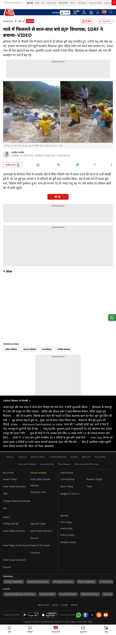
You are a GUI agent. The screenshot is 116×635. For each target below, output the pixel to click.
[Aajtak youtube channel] (105, 615)
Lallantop (108, 3)
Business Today (95, 3)
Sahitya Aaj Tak (10, 523)
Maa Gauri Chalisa (90, 594)
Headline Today (68, 542)
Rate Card (86, 457)
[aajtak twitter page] (92, 615)
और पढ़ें (57, 196)
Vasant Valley (10, 479)
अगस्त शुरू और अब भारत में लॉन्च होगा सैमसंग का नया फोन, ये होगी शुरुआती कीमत (47, 407)
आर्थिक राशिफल (64, 349)
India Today (51, 3)
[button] (106, 629)
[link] (114, 3)
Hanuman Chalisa (68, 594)
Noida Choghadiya (86, 581)
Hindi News (8, 21)
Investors (74, 457)
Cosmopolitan (67, 479)
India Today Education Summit (14, 563)
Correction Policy (47, 464)
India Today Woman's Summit (42, 534)
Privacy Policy (100, 457)
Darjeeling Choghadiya (38, 581)
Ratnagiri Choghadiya (63, 581)
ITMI (5, 493)
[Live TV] (104, 13)
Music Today (66, 486)
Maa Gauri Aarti (47, 594)
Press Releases (64, 464)
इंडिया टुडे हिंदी (63, 3)
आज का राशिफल (29, 349)
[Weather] (84, 13)
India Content (67, 534)
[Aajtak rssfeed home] (99, 615)
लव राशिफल (46, 349)
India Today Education (14, 486)
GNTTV (72, 3)
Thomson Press (39, 491)
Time (89, 486)
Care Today (66, 522)
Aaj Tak (30, 3)
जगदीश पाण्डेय (17, 152)
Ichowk (64, 605)
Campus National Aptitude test (16, 504)
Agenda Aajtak (38, 523)
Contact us (22, 457)
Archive (74, 605)
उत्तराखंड (30, 21)
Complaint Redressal (57, 457)
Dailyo (55, 605)
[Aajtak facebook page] (85, 615)
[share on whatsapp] (112, 317)
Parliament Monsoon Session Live (19, 594)
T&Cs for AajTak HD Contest (86, 464)
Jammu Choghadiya (13, 581)
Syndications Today (84, 621)
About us (10, 457)
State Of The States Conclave (40, 549)
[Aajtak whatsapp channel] (78, 615)
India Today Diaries (40, 479)
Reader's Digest (95, 479)
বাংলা (43, 3)
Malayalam (82, 3)
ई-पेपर (37, 3)
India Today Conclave (14, 530)
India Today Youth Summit (16, 545)
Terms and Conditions (27, 464)
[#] (77, 165)
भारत (19, 21)
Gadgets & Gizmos (69, 493)
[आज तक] (9, 12)
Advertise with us (38, 457)
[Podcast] (91, 12)
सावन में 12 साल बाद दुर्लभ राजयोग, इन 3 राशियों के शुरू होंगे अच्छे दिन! (51, 437)
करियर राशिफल (11, 349)
